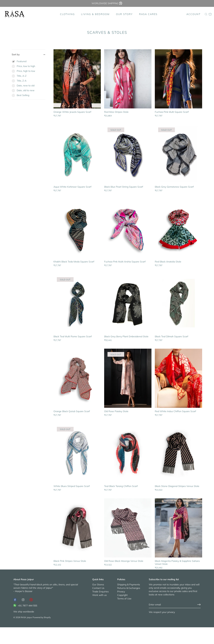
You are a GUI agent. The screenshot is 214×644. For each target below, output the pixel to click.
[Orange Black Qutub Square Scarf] (77, 378)
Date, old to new (25, 90)
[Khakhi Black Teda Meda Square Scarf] (77, 228)
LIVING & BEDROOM (95, 14)
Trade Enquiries (100, 591)
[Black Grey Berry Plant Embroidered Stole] (127, 303)
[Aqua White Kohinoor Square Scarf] (77, 153)
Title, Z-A (21, 80)
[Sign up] (199, 604)
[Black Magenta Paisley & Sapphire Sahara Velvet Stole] (178, 527)
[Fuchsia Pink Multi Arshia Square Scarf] (127, 228)
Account (193, 14)
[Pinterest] (31, 599)
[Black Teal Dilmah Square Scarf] (178, 303)
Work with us (99, 595)
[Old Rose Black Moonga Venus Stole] (127, 527)
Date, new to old (25, 85)
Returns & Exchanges (128, 588)
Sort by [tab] (16, 54)
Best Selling (23, 95)
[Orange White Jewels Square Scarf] (77, 78)
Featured (21, 61)
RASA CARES (148, 14)
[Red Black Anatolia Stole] (178, 228)
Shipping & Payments (128, 584)
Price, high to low (26, 71)
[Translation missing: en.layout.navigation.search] (206, 14)
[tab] (28, 80)
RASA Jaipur (26, 617)
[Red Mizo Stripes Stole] (127, 78)
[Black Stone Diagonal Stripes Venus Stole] (178, 453)
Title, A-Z (21, 75)
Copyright (122, 595)
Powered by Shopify (42, 617)
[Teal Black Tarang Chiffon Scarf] (127, 453)
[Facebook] (15, 599)
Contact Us (98, 588)
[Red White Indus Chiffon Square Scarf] (178, 378)
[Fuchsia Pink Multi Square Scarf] (178, 78)
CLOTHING (67, 14)
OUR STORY (124, 14)
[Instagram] (23, 599)
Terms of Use (124, 598)
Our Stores (98, 584)
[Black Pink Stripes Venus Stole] (77, 527)
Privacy (121, 591)
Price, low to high (26, 66)
